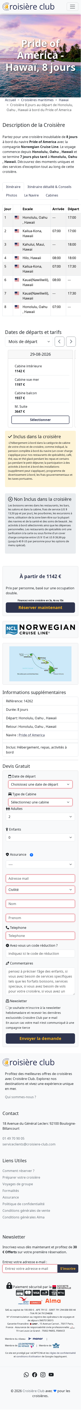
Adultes (16, 808)
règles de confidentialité (63, 1352)
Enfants (14, 829)
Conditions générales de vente (26, 1210)
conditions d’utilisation (28, 1356)
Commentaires (21, 963)
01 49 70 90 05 (13, 1138)
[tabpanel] (40, 258)
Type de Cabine (24, 794)
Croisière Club (34, 1391)
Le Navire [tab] (31, 195)
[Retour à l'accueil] (28, 1062)
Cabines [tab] (52, 195)
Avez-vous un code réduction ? (33, 945)
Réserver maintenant (40, 607)
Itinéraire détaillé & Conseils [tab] (49, 186)
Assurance (18, 854)
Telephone (17, 927)
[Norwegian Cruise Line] (40, 629)
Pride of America (32, 735)
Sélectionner (40, 419)
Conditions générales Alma (23, 1217)
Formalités (10, 1190)
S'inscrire (67, 1268)
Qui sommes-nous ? (20, 1097)
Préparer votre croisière (21, 1177)
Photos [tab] (11, 195)
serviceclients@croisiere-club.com (29, 1144)
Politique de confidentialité (23, 1204)
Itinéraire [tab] (13, 186)
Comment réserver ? (18, 1170)
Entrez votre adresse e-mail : (24, 1262)
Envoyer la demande (40, 1038)
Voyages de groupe (17, 1184)
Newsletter (18, 1001)
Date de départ (23, 776)
